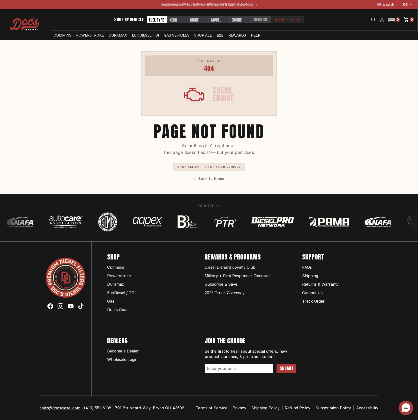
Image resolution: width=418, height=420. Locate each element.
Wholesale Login (122, 359)
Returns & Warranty (320, 284)
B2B (220, 35)
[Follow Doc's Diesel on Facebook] (50, 306)
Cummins (115, 267)
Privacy (239, 407)
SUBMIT (286, 368)
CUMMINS (62, 35)
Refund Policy (297, 407)
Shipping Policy (265, 407)
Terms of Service (211, 407)
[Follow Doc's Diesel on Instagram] (60, 306)
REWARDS (237, 35)
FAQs (307, 267)
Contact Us (312, 292)
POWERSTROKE (90, 35)
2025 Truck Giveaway (225, 292)
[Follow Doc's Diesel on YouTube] (71, 306)
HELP (255, 35)
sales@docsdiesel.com (60, 407)
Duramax (115, 284)
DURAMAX (118, 35)
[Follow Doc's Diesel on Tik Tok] (81, 306)
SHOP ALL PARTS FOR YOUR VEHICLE (209, 166)
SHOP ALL (203, 35)
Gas (110, 301)
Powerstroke (119, 275)
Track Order (313, 301)
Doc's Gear (117, 309)
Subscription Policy (333, 407)
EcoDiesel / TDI (121, 292)
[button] (394, 19)
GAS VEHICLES (176, 35)
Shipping (310, 275)
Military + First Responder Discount (237, 275)
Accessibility (367, 407)
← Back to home (209, 178)
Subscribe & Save (221, 284)
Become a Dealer (123, 351)
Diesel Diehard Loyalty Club (230, 267)
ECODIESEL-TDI (145, 35)
